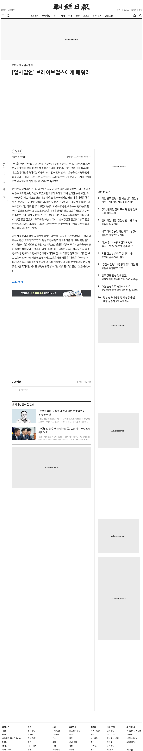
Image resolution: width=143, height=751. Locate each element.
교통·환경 (56, 749)
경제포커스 (6, 749)
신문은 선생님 (132, 738)
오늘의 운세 (131, 742)
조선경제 (72, 727)
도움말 (79, 382)
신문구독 (118, 10)
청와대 (30, 734)
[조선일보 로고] (71, 6)
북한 (29, 742)
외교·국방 (32, 746)
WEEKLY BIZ (74, 731)
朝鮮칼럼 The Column (11, 738)
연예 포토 (110, 742)
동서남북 (5, 746)
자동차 (71, 746)
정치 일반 (31, 731)
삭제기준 (87, 382)
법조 (54, 738)
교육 (54, 742)
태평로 (5, 742)
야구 (92, 734)
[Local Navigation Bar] (2, 15)
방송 (113, 734)
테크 (71, 734)
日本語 (133, 10)
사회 (54, 727)
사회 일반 (56, 731)
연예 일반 (110, 731)
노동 (54, 746)
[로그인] (140, 15)
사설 (4, 731)
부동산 (71, 749)
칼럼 (4, 734)
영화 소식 (110, 738)
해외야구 (94, 738)
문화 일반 (110, 746)
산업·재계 (73, 742)
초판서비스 (131, 734)
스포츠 (93, 727)
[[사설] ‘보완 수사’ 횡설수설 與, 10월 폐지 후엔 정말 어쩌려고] (24, 433)
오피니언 (16, 65)
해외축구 (94, 746)
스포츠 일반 (95, 731)
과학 (71, 738)
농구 (92, 749)
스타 (108, 734)
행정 (29, 749)
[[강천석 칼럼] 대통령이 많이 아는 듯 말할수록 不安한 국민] (24, 416)
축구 (92, 742)
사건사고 (56, 734)
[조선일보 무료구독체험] (51, 293)
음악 (117, 738)
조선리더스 (131, 727)
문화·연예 (111, 727)
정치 (29, 727)
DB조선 (130, 749)
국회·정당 (32, 738)
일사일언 (28, 65)
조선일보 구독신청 (134, 731)
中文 (140, 10)
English (126, 10)
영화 (111, 749)
